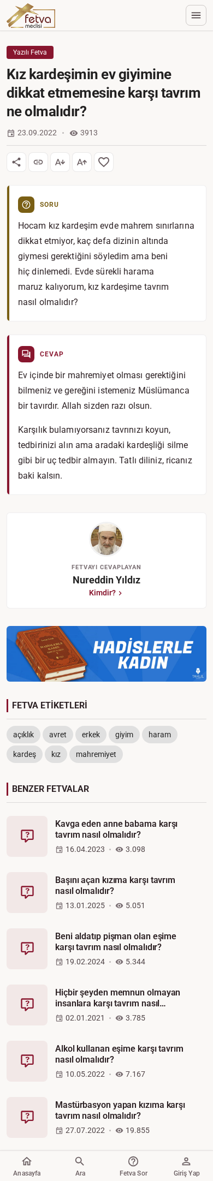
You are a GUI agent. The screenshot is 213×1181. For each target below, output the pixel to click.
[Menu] (196, 15)
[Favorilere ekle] (104, 162)
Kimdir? (102, 592)
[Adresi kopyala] (38, 162)
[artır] (82, 162)
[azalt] (60, 162)
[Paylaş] (16, 162)
